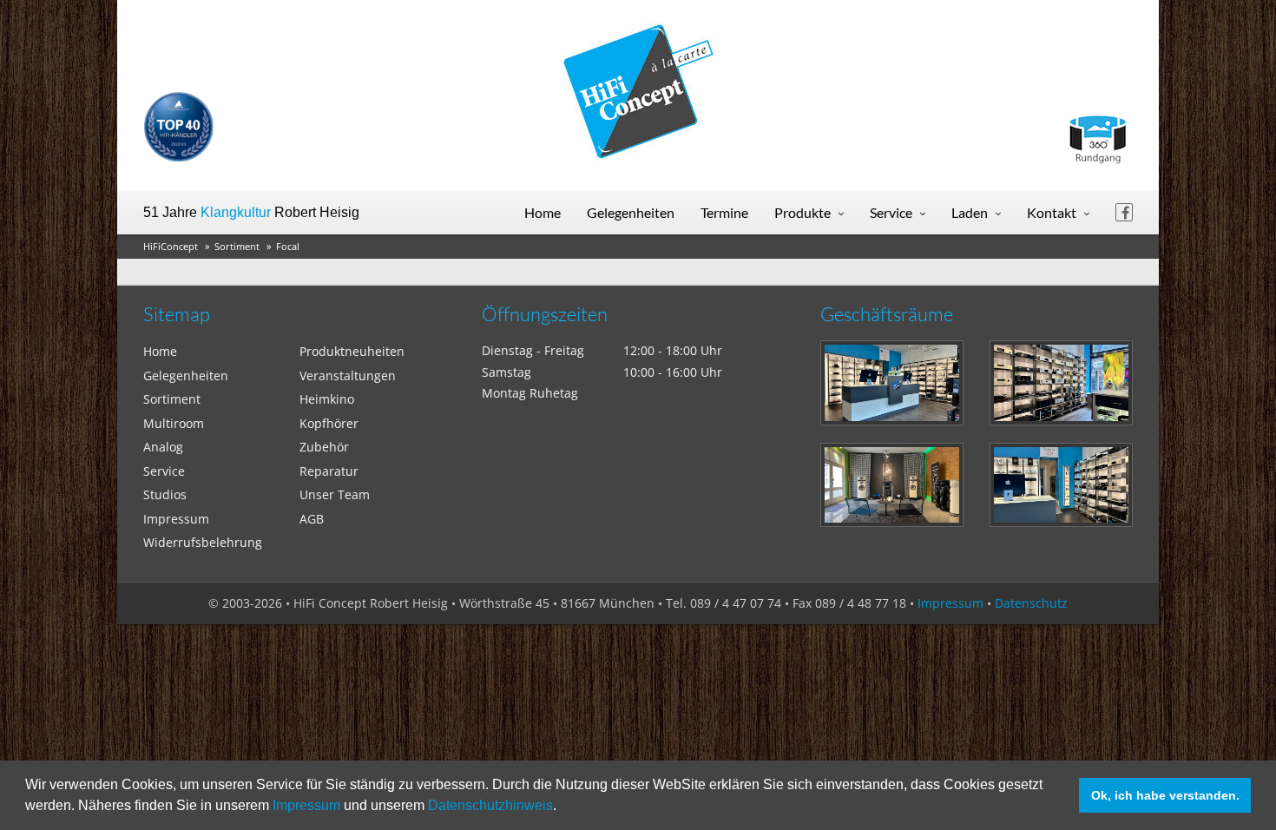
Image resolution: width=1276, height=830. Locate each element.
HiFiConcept (170, 246)
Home (542, 212)
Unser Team (334, 494)
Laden (969, 212)
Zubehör (324, 446)
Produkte (802, 212)
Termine (724, 212)
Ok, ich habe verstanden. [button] (1165, 795)
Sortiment (237, 246)
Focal (287, 246)
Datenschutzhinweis (490, 805)
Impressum (306, 805)
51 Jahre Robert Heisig (251, 212)
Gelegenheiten (630, 212)
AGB (311, 519)
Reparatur (328, 471)
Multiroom (173, 423)
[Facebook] (1124, 212)
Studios (165, 494)
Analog (163, 446)
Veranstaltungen (347, 375)
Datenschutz (1031, 603)
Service (891, 212)
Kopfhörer (328, 423)
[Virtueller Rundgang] (1097, 132)
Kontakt (1051, 212)
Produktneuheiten (352, 351)
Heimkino (326, 399)
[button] (562, 807)
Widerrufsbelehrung (202, 542)
